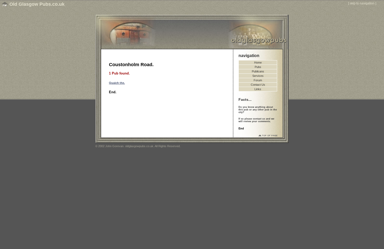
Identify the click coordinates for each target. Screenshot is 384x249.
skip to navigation (362, 3)
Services (258, 75)
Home (258, 62)
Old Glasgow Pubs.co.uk (37, 4)
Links (257, 89)
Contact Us (258, 84)
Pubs (258, 67)
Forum (258, 80)
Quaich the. (117, 82)
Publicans (258, 71)
